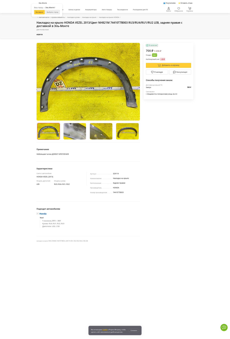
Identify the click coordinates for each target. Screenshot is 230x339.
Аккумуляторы (91, 10)
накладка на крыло (42, 241)
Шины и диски (74, 10)
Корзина (190, 11)
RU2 (75, 241)
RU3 (78, 241)
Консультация (181, 72)
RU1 (72, 241)
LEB (87, 241)
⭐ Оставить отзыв (185, 3)
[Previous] (40, 81)
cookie (104, 329)
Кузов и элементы (58, 17)
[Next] (136, 81)
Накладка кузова (73, 17)
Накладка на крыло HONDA (109, 17)
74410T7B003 (61, 241)
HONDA (54, 241)
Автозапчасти (44, 17)
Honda (42, 213)
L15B (83, 241)
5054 (50, 241)
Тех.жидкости (122, 10)
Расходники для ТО (140, 10)
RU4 (81, 241)
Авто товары (107, 10)
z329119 (67, 241)
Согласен (134, 330)
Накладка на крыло (89, 17)
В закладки (158, 72)
